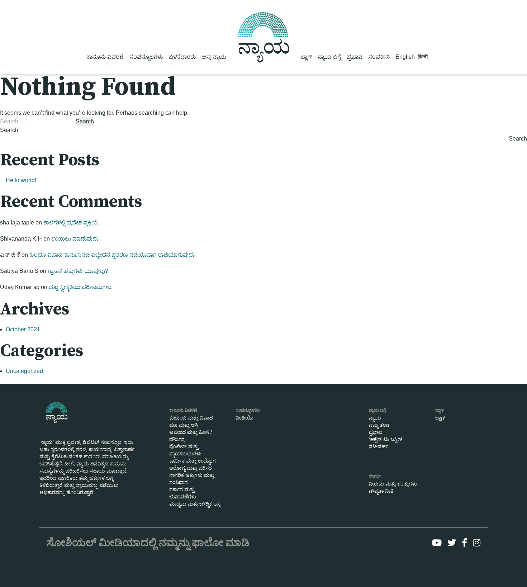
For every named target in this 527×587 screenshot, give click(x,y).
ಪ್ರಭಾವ (354, 57)
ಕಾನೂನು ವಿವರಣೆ (105, 57)
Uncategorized (24, 371)
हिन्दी (423, 57)
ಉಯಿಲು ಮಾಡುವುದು (75, 239)
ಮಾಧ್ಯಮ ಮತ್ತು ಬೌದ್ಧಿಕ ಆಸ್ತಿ (194, 504)
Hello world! (21, 180)
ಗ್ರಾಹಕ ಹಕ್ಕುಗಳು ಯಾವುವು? (78, 271)
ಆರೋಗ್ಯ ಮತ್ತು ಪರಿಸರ (190, 468)
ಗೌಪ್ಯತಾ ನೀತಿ (381, 491)
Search (9, 130)
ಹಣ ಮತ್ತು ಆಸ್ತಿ (183, 425)
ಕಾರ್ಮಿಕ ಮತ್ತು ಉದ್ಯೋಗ (192, 461)
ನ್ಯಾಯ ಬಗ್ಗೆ (329, 57)
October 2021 (23, 329)
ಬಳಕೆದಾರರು (182, 57)
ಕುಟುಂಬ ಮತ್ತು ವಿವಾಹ (191, 418)
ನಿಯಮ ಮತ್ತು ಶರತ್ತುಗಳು (393, 484)
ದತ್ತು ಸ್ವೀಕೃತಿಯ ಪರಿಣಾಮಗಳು (80, 287)
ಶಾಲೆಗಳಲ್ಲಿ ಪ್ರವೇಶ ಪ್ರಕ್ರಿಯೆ (71, 222)
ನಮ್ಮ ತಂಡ (379, 425)
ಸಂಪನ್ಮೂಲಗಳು (146, 57)
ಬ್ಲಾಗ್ (306, 57)
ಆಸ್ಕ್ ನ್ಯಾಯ (213, 57)
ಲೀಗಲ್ (375, 476)
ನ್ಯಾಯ (375, 418)
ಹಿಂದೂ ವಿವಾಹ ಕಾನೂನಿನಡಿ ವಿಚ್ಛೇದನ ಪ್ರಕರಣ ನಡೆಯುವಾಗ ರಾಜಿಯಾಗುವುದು (112, 255)
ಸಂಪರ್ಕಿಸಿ (379, 57)
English (405, 57)
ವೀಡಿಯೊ (244, 418)
